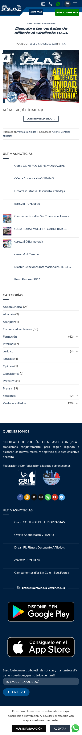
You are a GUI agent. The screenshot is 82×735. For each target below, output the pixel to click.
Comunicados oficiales (17, 329)
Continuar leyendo (41, 118)
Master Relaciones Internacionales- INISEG (42, 266)
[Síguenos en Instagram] (27, 497)
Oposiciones (11, 373)
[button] (67, 4)
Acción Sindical (13, 306)
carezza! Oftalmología (28, 241)
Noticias (8, 358)
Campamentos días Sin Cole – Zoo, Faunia (41, 216)
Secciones (9, 395)
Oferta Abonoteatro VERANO (34, 178)
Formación (10, 336)
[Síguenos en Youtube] (55, 497)
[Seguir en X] (34, 497)
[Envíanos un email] (41, 497)
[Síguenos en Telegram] (62, 497)
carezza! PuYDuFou (27, 203)
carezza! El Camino (26, 254)
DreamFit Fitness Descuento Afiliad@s (39, 191)
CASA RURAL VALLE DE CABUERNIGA (40, 228)
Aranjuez (9, 321)
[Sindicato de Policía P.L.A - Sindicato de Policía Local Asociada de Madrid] (11, 7)
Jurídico (8, 351)
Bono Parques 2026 (27, 279)
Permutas (9, 381)
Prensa (7, 388)
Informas (9, 344)
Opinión (8, 366)
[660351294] (51, 4)
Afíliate (56, 131)
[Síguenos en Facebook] (20, 497)
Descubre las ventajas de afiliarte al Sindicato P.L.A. (41, 31)
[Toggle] (77, 336)
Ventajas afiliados (41, 23)
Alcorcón (9, 314)
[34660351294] (58, 4)
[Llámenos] (48, 497)
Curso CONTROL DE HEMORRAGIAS (39, 165)
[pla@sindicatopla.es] (43, 4)
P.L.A (63, 43)
